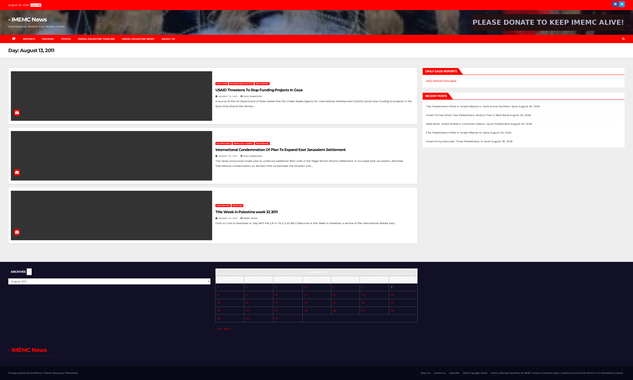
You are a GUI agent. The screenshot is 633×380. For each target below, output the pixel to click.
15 (218, 302)
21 (392, 302)
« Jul (218, 328)
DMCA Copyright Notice (475, 373)
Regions (48, 38)
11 (305, 295)
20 (363, 302)
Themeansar (71, 373)
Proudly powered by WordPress (25, 373)
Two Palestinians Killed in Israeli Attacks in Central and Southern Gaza (472, 106)
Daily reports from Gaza (441, 80)
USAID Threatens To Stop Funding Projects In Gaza (259, 90)
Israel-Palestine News (138, 38)
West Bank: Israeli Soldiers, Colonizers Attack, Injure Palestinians (468, 123)
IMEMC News (250, 218)
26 (334, 310)
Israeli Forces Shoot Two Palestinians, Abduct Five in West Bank (467, 115)
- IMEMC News (27, 19)
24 (276, 310)
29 (218, 318)
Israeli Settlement (243, 143)
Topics (66, 38)
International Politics (241, 83)
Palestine (237, 205)
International (223, 143)
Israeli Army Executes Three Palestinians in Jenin (458, 141)
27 (363, 310)
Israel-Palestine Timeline (96, 38)
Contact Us (440, 373)
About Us (168, 38)
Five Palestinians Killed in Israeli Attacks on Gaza (457, 132)
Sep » (227, 328)
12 (334, 295)
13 (363, 295)
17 (276, 302)
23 (247, 310)
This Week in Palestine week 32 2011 (246, 212)
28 (392, 310)
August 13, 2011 (228, 96)
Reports (29, 38)
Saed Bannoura (252, 96)
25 (305, 310)
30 (247, 318)
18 (305, 302)
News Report (262, 83)
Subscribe (454, 373)
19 (334, 302)
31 (276, 318)
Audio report (223, 205)
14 (392, 295)
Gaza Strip (221, 83)
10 (276, 295)
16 (247, 302)
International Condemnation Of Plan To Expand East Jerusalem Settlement (280, 150)
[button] (623, 38)
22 (218, 310)
